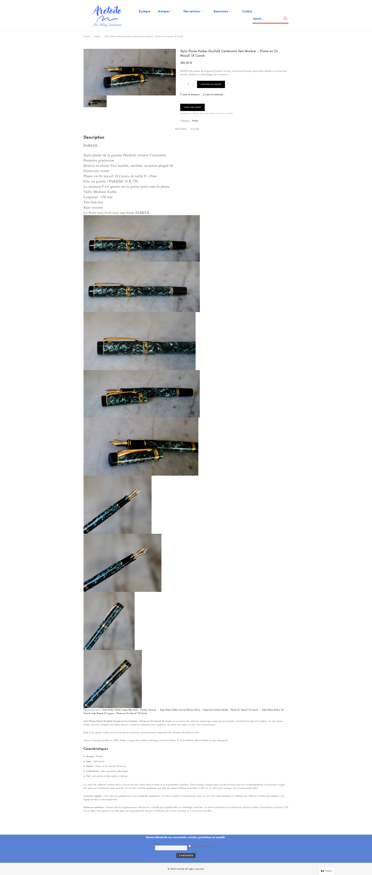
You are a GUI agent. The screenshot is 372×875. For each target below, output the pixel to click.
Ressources (221, 11)
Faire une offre (192, 107)
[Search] (285, 19)
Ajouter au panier (211, 84)
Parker (97, 36)
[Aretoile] (108, 15)
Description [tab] (181, 128)
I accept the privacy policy (204, 846)
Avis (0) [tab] (195, 128)
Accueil (87, 36)
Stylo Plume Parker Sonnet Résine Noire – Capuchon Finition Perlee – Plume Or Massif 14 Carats (209, 709)
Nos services (192, 11)
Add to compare (214, 94)
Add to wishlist (191, 94)
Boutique (145, 11)
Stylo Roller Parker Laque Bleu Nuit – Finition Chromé (129, 709)
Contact (247, 11)
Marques (163, 11)
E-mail (158, 843)
